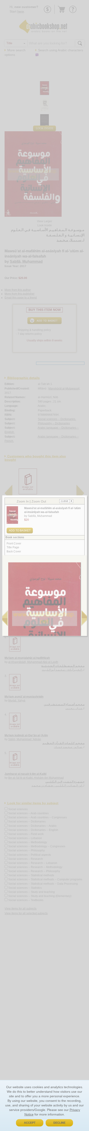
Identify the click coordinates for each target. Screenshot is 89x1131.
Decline (59, 1122)
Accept (29, 1122)
